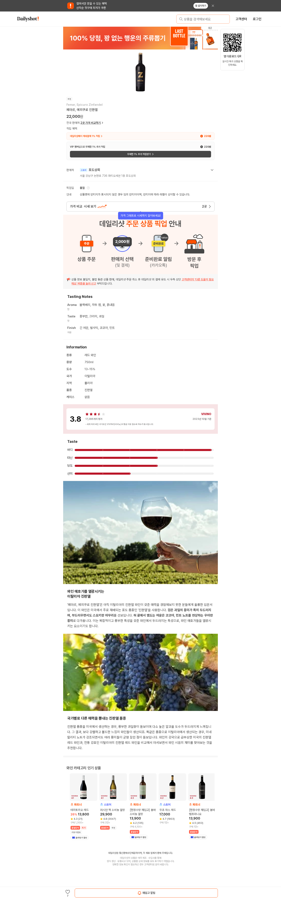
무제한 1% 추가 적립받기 (139, 154)
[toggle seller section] (212, 170)
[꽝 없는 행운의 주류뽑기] (140, 37)
